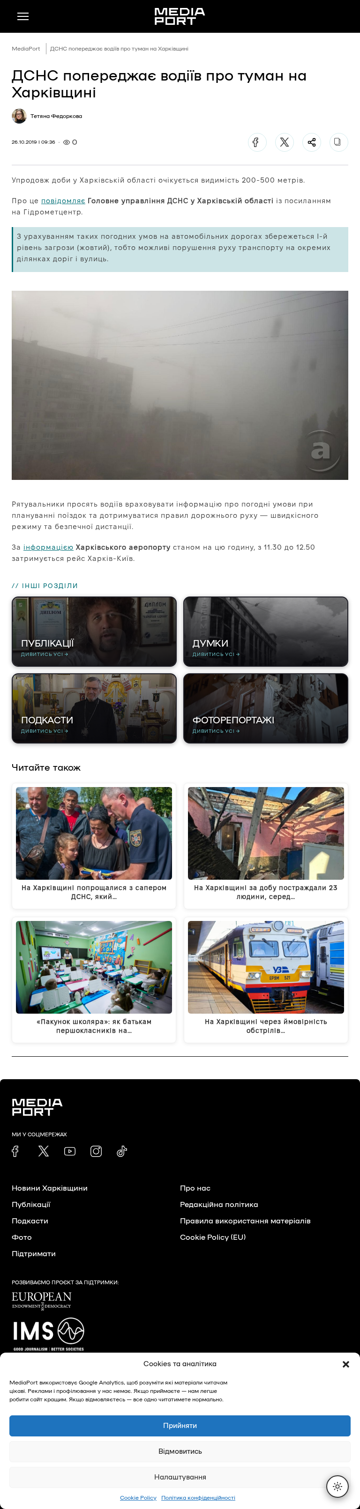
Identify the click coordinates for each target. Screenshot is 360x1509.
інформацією (48, 547)
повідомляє (63, 201)
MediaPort (26, 49)
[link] (17, 1151)
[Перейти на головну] (180, 16)
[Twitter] (284, 142)
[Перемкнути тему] (337, 1486)
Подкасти (30, 1221)
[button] (346, 1364)
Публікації (31, 1204)
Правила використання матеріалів (245, 1221)
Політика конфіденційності (198, 1498)
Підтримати (34, 1254)
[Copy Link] (339, 142)
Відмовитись (180, 1451)
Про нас (195, 1188)
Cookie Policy (138, 1498)
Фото (22, 1237)
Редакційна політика (219, 1204)
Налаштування (180, 1477)
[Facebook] (257, 142)
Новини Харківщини (50, 1188)
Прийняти (180, 1425)
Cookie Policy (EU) (213, 1237)
